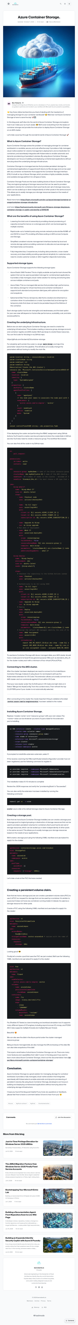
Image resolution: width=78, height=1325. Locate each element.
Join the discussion (64, 1117)
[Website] (42, 1287)
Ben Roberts (16, 103)
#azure (10, 1103)
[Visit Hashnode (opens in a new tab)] (39, 1315)
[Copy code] (68, 355)
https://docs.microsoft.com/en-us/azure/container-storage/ (39, 1059)
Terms (49, 1301)
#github (32, 1103)
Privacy (43, 1301)
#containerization (43, 1103)
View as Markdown (54, 22)
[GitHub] (36, 1287)
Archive (37, 1301)
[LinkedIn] (23, 103)
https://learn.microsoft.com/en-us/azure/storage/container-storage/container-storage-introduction (39, 201)
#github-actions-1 (21, 1103)
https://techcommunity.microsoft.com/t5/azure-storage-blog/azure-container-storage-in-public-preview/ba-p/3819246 (38, 208)
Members (30, 1301)
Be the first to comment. (44, 1124)
